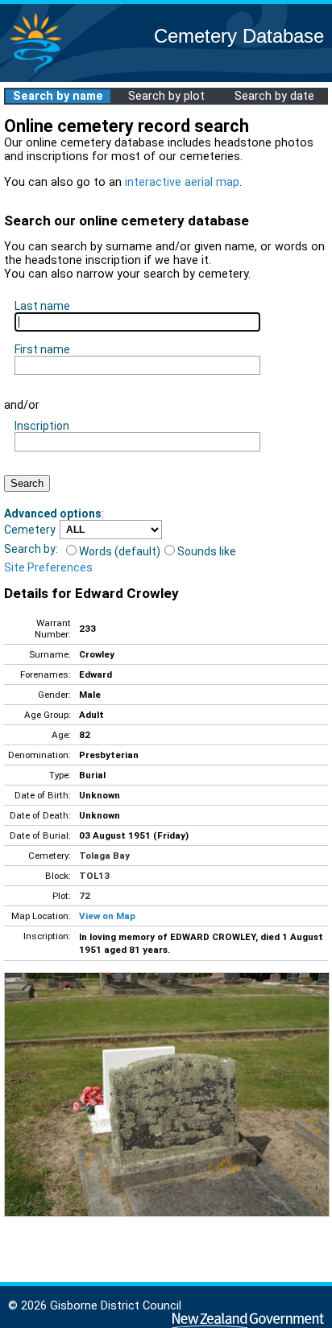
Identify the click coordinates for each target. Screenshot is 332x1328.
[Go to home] (35, 72)
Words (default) (119, 551)
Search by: (31, 548)
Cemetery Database (239, 36)
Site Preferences (48, 567)
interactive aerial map (182, 182)
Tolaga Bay (104, 855)
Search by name (58, 96)
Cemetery (30, 529)
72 (84, 895)
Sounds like (206, 551)
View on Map (107, 916)
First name (42, 349)
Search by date (274, 96)
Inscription (42, 425)
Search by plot (166, 96)
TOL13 (94, 875)
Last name (42, 305)
